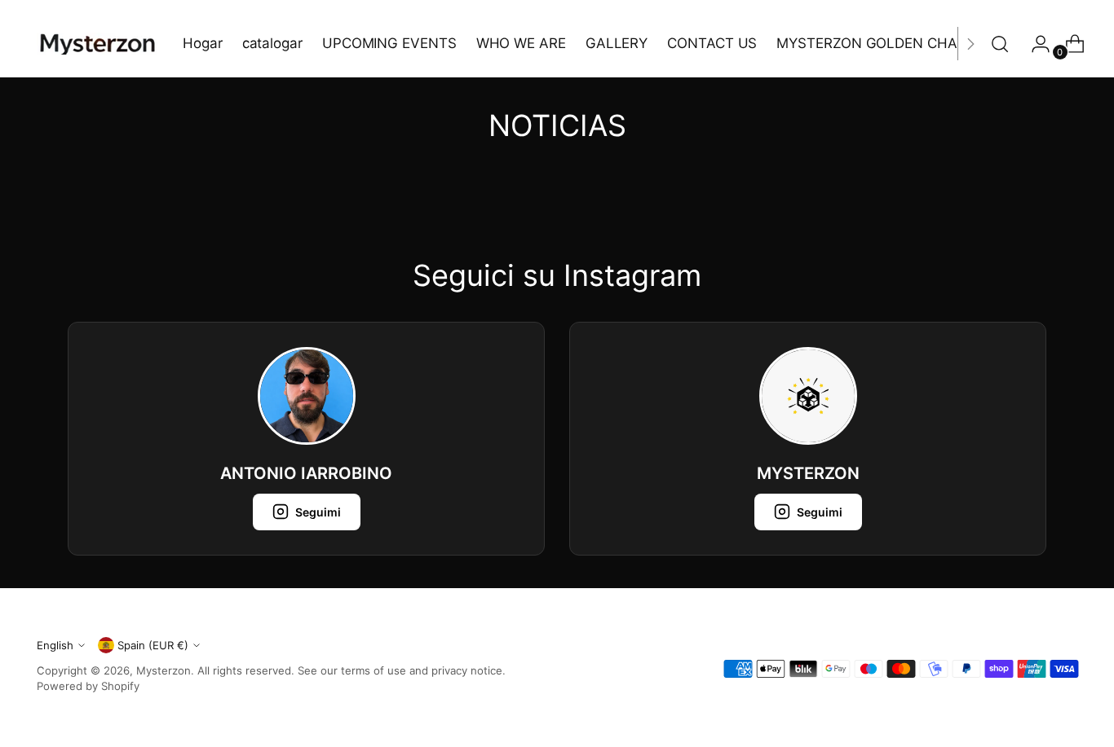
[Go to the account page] (1034, 44)
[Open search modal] (1000, 44)
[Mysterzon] (98, 44)
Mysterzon (163, 670)
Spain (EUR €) (152, 645)
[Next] (970, 43)
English (55, 645)
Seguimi (318, 512)
